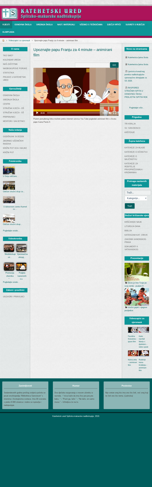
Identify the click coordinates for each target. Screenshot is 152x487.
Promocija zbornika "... (9, 276)
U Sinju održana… (11, 176)
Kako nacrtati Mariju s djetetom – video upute (143, 341)
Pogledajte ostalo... (11, 231)
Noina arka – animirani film (132, 362)
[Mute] (110, 112)
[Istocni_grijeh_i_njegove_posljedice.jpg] (137, 297)
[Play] (37, 112)
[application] (76, 92)
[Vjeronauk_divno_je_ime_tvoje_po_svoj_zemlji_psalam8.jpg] (137, 272)
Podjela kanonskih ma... (22, 276)
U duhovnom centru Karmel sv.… (15, 208)
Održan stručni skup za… (14, 191)
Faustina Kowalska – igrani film (132, 339)
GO (114, 65)
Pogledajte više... (136, 108)
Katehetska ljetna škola (138, 57)
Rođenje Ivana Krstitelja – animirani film (143, 365)
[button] (76, 92)
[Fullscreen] (114, 112)
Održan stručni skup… (12, 224)
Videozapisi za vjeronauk (19, 40)
